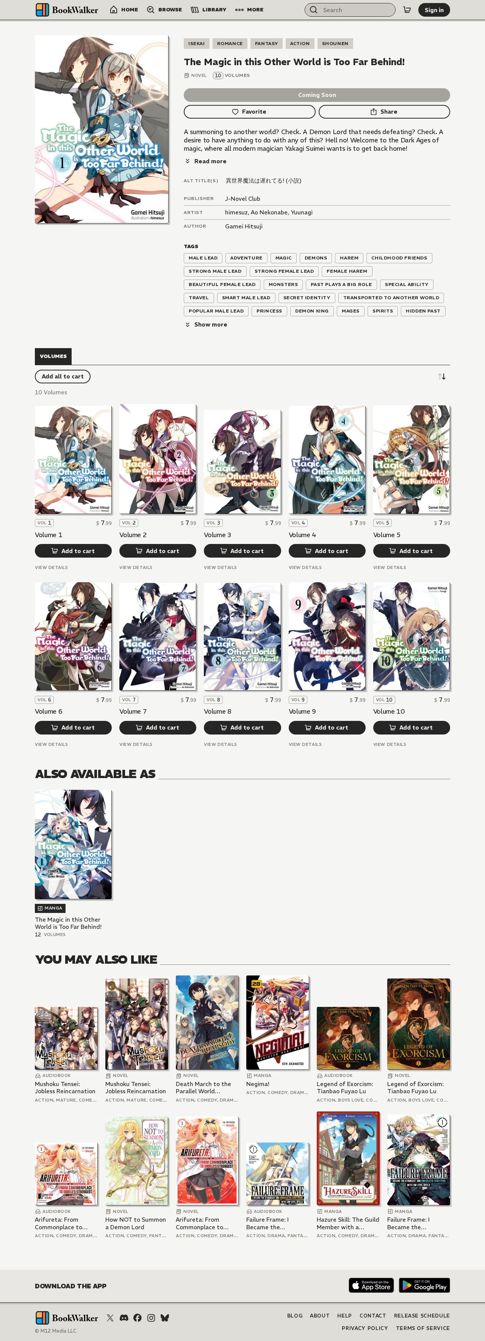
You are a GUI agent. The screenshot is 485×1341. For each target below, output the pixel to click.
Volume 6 (48, 711)
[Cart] (407, 10)
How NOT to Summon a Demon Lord (135, 1223)
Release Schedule (422, 1315)
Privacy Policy (365, 1328)
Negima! (257, 1084)
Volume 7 (133, 711)
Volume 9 (302, 711)
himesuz (236, 212)
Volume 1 (48, 535)
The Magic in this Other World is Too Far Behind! (68, 923)
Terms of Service (423, 1328)
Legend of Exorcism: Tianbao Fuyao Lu (345, 1087)
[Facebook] (137, 1317)
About (320, 1315)
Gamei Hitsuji (244, 226)
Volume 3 (217, 535)
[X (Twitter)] (110, 1317)
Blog (295, 1315)
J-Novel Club (242, 198)
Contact (373, 1315)
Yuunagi (302, 212)
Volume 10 (389, 711)
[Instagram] (151, 1317)
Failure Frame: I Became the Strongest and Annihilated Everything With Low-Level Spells (277, 1223)
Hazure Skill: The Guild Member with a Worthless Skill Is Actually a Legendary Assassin (348, 1223)
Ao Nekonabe (269, 212)
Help (344, 1315)
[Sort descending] (441, 376)
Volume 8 (217, 711)
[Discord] (123, 1317)
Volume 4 (302, 535)
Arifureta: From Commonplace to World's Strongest (60, 1223)
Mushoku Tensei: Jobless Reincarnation (65, 1087)
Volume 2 (133, 535)
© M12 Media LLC (56, 1330)
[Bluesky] (164, 1317)
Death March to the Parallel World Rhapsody (203, 1087)
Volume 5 (387, 535)
